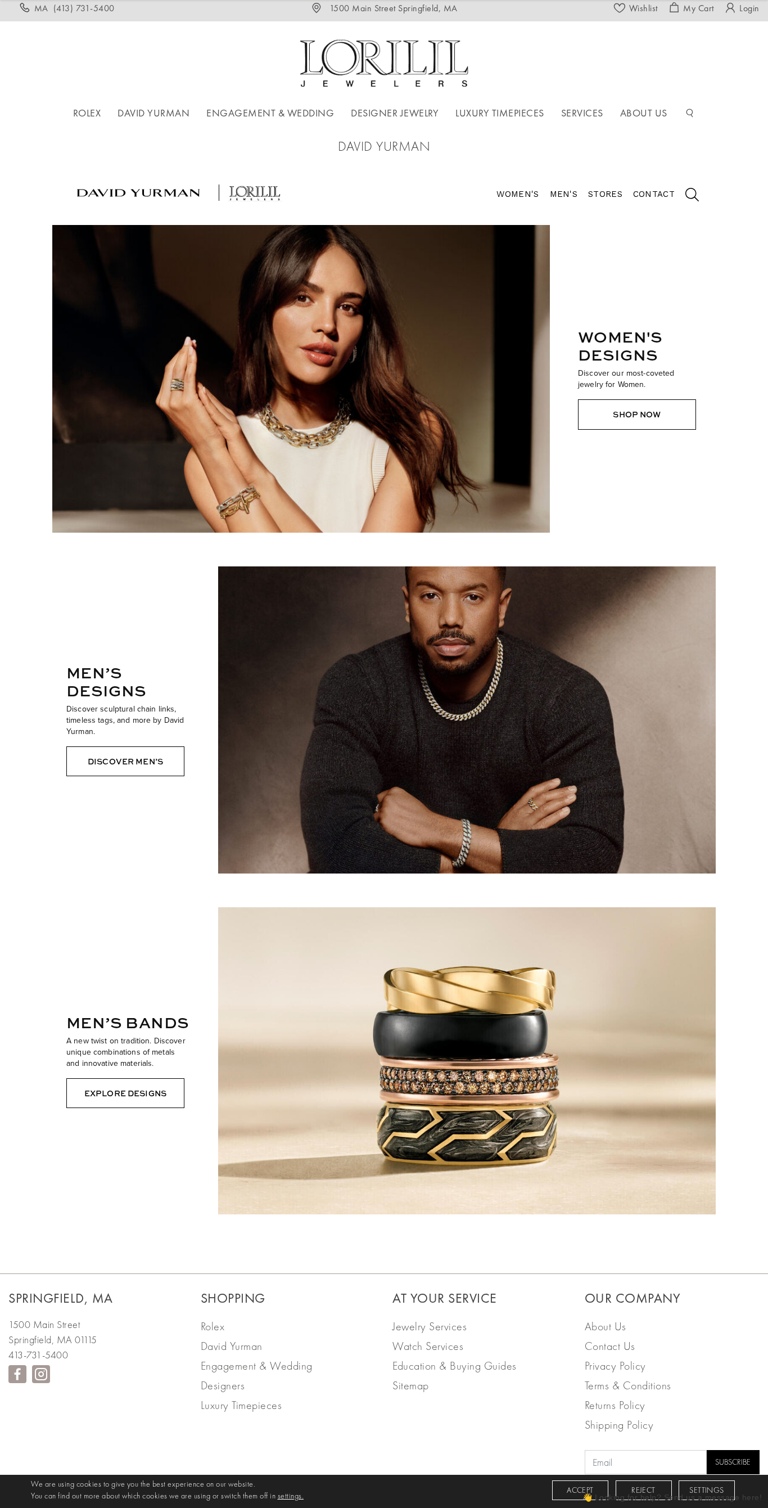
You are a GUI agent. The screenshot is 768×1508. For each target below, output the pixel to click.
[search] (686, 196)
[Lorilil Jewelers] (384, 61)
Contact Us (610, 1346)
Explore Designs (125, 1093)
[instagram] (41, 1374)
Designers (223, 1385)
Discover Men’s (125, 761)
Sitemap (410, 1385)
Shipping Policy (619, 1424)
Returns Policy (615, 1405)
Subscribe (733, 1462)
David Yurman (232, 1346)
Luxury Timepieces (241, 1405)
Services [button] (582, 112)
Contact (654, 194)
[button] (690, 113)
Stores (605, 194)
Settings (706, 1490)
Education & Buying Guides (454, 1365)
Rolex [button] (87, 112)
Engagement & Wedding (257, 1365)
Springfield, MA (60, 1298)
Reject (643, 1490)
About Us (605, 1326)
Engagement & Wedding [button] (270, 112)
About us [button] (643, 112)
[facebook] (17, 1374)
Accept (580, 1490)
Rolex (213, 1326)
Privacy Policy (615, 1365)
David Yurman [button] (153, 112)
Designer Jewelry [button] (395, 112)
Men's (564, 194)
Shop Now (637, 414)
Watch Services (427, 1346)
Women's (517, 194)
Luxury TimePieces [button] (499, 112)
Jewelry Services (429, 1326)
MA (74, 8)
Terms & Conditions (628, 1385)
